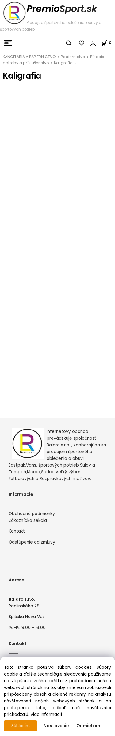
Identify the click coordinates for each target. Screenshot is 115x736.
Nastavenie (56, 726)
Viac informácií (46, 714)
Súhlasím (20, 726)
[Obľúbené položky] (82, 43)
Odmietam (88, 726)
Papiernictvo (73, 56)
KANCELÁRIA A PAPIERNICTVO (29, 56)
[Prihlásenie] (93, 43)
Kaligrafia (63, 62)
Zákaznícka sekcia (28, 520)
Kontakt (17, 531)
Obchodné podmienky (32, 514)
